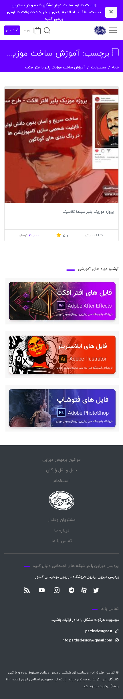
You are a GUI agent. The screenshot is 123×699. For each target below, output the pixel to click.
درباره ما (61, 530)
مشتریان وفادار (62, 520)
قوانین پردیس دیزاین (61, 460)
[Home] (61, 500)
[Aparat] (84, 590)
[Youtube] (41, 590)
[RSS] (26, 590)
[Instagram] (56, 590)
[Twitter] (96, 590)
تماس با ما (61, 541)
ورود (26, 30)
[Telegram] (71, 590)
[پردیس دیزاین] (99, 30)
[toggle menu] (113, 30)
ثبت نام (12, 30)
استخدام (61, 481)
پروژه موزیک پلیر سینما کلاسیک (88, 211)
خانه (115, 67)
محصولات (98, 67)
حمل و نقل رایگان (61, 470)
